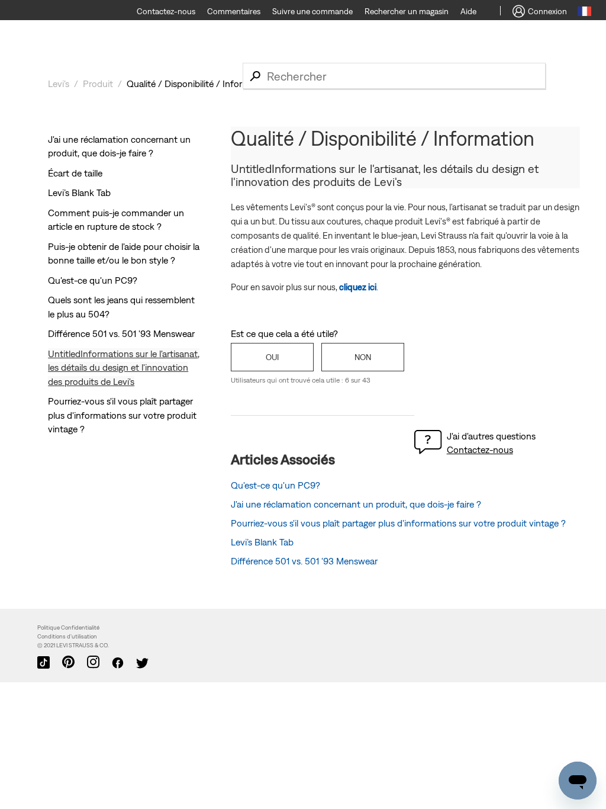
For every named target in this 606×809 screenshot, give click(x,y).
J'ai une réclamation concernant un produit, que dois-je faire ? (356, 504)
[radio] (272, 357)
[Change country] (584, 13)
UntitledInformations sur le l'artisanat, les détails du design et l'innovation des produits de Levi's (123, 367)
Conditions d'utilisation (67, 636)
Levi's (58, 83)
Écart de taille (75, 173)
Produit (98, 83)
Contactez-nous (480, 449)
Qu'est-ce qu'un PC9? (92, 280)
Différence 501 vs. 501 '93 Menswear (121, 333)
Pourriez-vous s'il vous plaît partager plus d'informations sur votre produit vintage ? (122, 415)
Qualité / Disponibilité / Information (199, 83)
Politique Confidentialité (68, 627)
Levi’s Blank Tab (79, 192)
